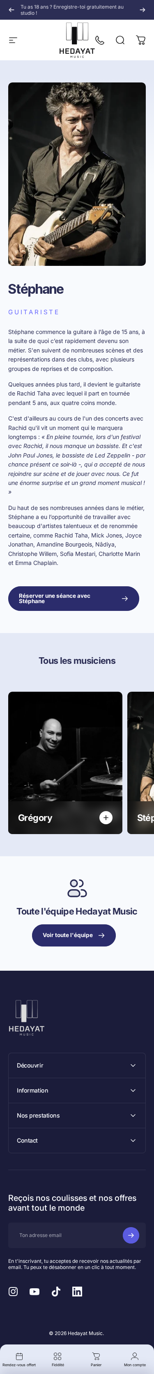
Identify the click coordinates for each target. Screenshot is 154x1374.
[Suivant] (142, 10)
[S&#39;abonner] (131, 1235)
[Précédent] (11, 10)
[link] (73, 598)
